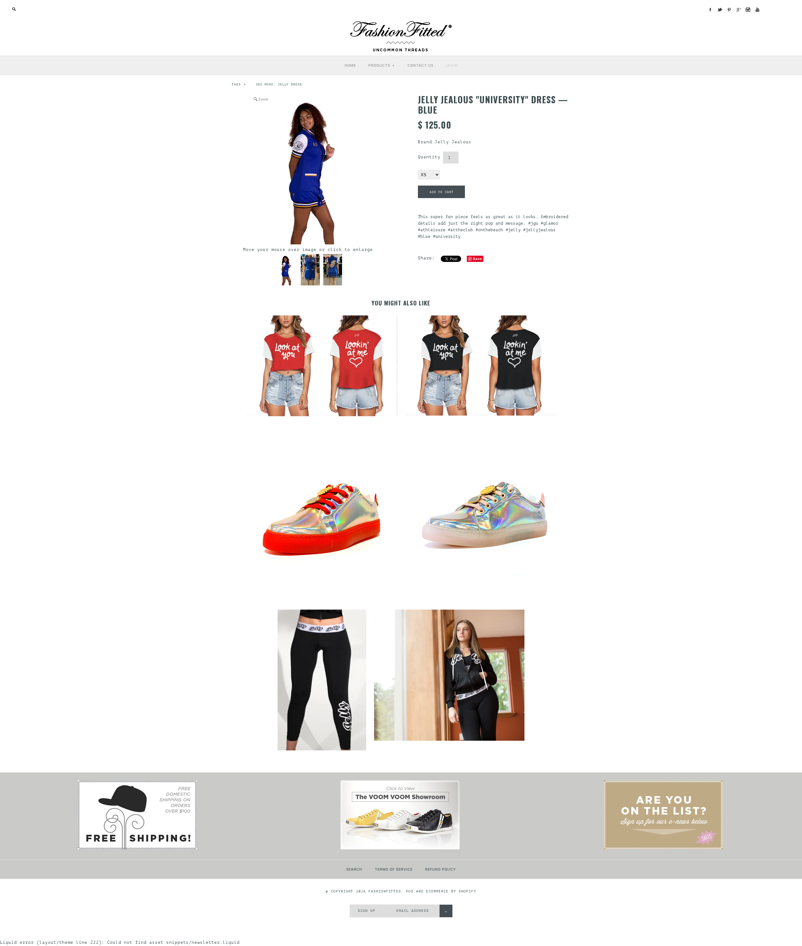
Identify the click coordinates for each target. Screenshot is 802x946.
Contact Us (421, 65)
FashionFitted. (386, 891)
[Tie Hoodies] (663, 848)
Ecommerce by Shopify (451, 891)
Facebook (710, 9)
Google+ (738, 9)
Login (452, 65)
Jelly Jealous (453, 142)
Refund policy (440, 869)
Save (477, 258)
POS (410, 891)
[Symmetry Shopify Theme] (137, 848)
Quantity (429, 157)
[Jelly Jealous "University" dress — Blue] (285, 269)
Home (350, 65)
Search (354, 869)
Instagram (747, 9)
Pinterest (729, 9)
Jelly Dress (290, 84)
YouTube (757, 9)
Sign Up (366, 911)
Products (381, 65)
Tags (239, 84)
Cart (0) (783, 9)
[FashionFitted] (401, 23)
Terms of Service (394, 869)
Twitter (719, 9)
